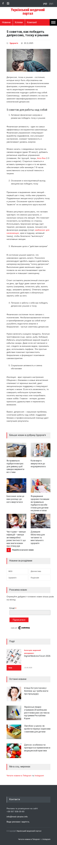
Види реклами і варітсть (18, 822)
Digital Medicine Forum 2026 (37, 656)
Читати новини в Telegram (19, 775)
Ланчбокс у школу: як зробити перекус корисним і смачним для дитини (37, 729)
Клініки (19, 22)
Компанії (32, 22)
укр (45, 3)
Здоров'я (14, 43)
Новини (6, 22)
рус (51, 3)
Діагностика (36, 571)
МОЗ (10, 571)
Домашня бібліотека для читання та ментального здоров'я (38, 537)
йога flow (41, 158)
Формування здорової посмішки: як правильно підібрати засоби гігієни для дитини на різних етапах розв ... (40, 505)
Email (13, 608)
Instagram (39, 775)
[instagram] (8, 3)
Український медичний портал (29, 831)
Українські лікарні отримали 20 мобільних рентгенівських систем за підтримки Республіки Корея (36, 712)
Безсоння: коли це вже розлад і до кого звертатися (15, 499)
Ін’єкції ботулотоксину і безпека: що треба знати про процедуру (36, 691)
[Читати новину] (16, 450)
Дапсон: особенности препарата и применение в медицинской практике (37, 748)
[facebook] (3, 3)
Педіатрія (35, 578)
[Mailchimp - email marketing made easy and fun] (20, 629)
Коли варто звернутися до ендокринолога (38, 463)
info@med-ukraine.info (17, 816)
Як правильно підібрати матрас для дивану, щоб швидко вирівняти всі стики (15, 466)
